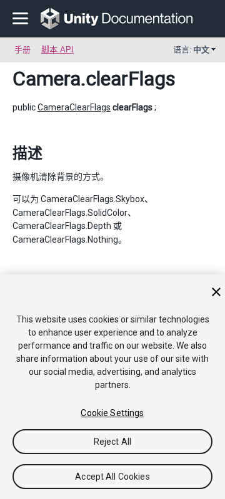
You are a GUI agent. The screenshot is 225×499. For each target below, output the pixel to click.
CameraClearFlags (74, 107)
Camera (46, 78)
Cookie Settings (112, 413)
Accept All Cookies (112, 477)
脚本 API (57, 49)
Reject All (112, 442)
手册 (22, 49)
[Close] (216, 292)
